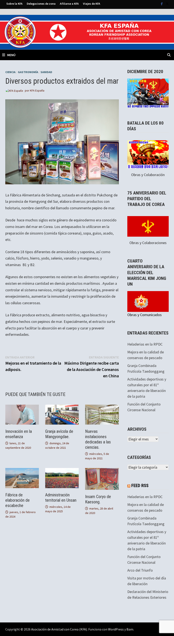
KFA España (37, 90)
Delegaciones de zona (41, 4)
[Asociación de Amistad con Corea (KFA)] (87, 31)
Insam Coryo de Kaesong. (98, 499)
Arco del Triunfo (140, 570)
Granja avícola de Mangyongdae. (59, 434)
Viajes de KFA (91, 4)
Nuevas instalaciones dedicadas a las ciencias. (98, 439)
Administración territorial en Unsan (60, 497)
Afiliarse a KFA (69, 4)
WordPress (116, 629)
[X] (167, 3)
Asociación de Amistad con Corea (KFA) (59, 629)
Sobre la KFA (14, 4)
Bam (129, 629)
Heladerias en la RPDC (145, 344)
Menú (11, 55)
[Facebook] (162, 3)
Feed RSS (140, 485)
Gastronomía (28, 72)
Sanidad (46, 72)
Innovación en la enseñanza (18, 434)
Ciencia (10, 72)
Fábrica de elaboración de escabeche (17, 500)
